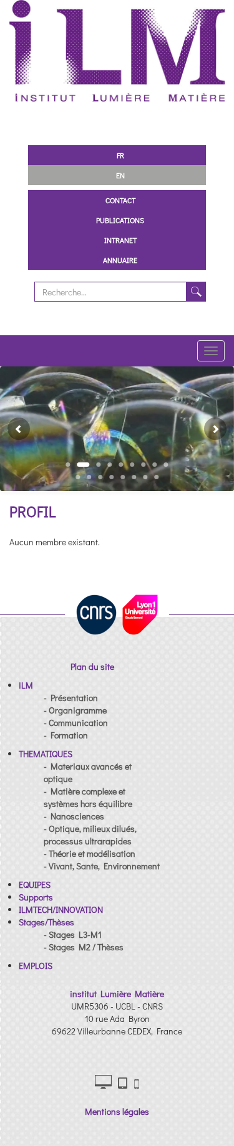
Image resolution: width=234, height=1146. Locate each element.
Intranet (120, 240)
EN (120, 175)
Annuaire (120, 260)
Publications (120, 220)
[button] (13, 428)
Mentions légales (117, 1111)
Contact (120, 200)
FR (120, 155)
